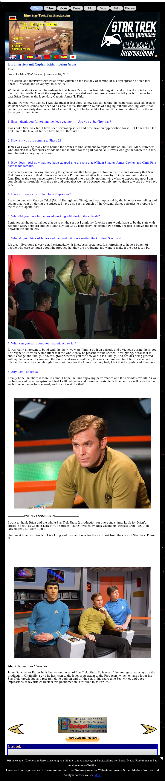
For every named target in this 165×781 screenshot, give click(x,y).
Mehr (98, 775)
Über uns (129, 8)
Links (116, 8)
